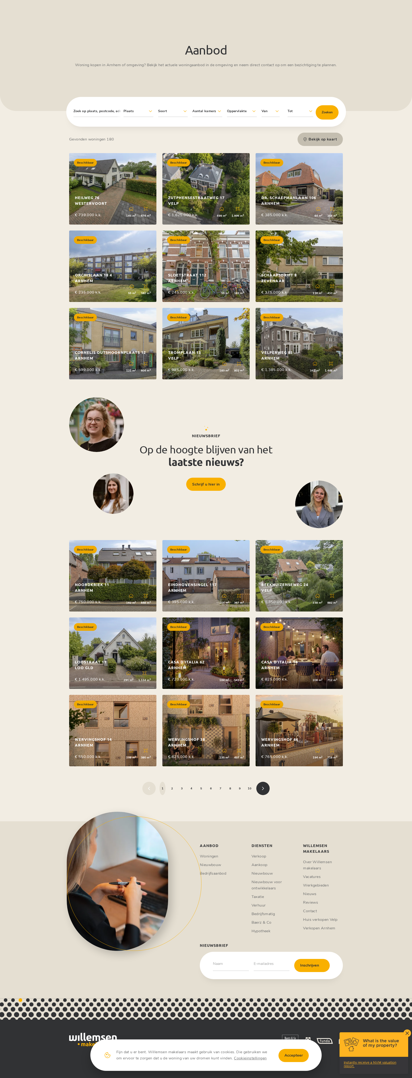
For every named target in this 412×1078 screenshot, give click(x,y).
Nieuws (309, 894)
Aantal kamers (204, 111)
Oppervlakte (237, 111)
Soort (162, 111)
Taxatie (258, 896)
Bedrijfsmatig (263, 914)
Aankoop (260, 864)
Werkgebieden (316, 885)
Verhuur (259, 905)
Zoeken (327, 112)
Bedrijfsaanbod (213, 873)
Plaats (129, 111)
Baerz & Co (262, 922)
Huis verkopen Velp (320, 919)
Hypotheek (261, 931)
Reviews (310, 902)
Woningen (209, 856)
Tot (290, 111)
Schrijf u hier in (206, 484)
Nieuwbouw (210, 864)
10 (249, 788)
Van (265, 111)
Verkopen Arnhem (319, 928)
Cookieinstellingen (250, 1058)
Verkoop (259, 856)
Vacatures (312, 876)
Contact (310, 911)
